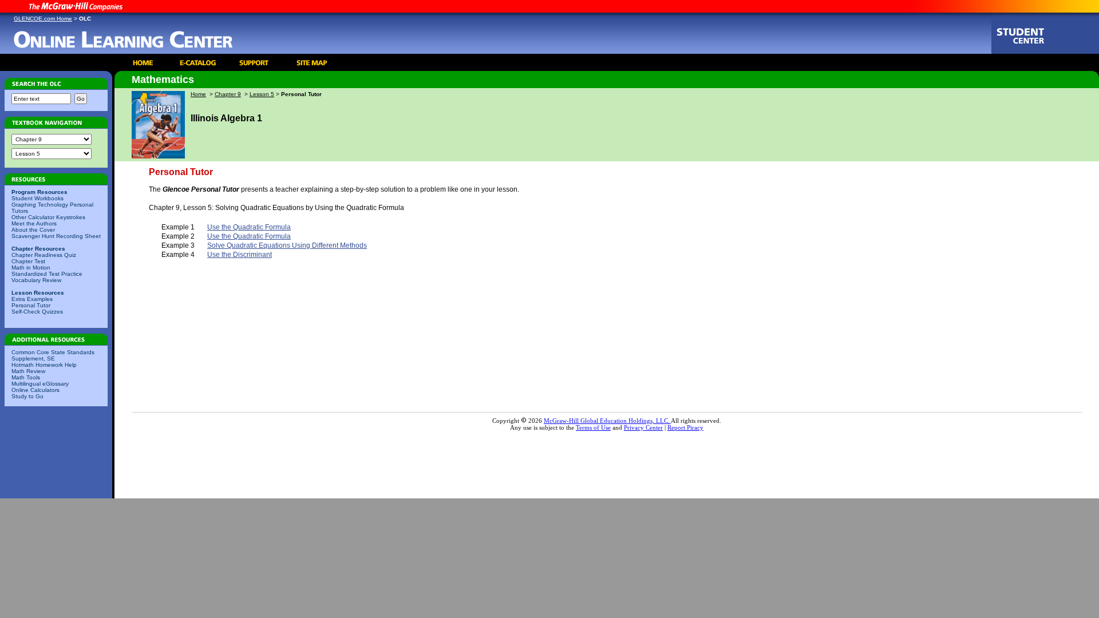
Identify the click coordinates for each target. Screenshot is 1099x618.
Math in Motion (30, 267)
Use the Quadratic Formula (249, 227)
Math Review (28, 371)
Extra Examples (32, 299)
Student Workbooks (37, 198)
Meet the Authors (34, 223)
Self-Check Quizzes (37, 311)
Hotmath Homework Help (44, 365)
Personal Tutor (30, 305)
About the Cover (33, 230)
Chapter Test (28, 261)
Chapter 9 (228, 94)
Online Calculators (35, 390)
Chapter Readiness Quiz (43, 255)
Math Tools (25, 377)
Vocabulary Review (36, 280)
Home (198, 94)
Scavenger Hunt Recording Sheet (56, 236)
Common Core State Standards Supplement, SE (52, 355)
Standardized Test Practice (46, 274)
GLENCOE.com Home (43, 18)
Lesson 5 (262, 94)
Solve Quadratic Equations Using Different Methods (287, 245)
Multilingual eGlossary (40, 384)
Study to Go (27, 396)
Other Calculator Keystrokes (48, 217)
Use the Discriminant (239, 255)
